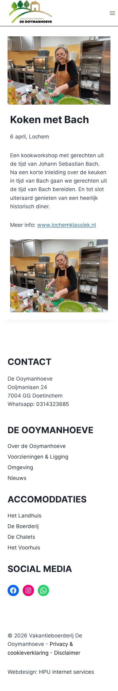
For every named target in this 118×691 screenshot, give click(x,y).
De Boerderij (23, 526)
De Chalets (21, 537)
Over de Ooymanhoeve (37, 446)
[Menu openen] (112, 13)
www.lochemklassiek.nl (66, 225)
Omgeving (20, 467)
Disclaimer (67, 653)
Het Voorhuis (24, 547)
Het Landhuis (25, 515)
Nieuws (17, 478)
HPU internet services (66, 672)
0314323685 (52, 404)
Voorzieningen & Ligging (38, 457)
